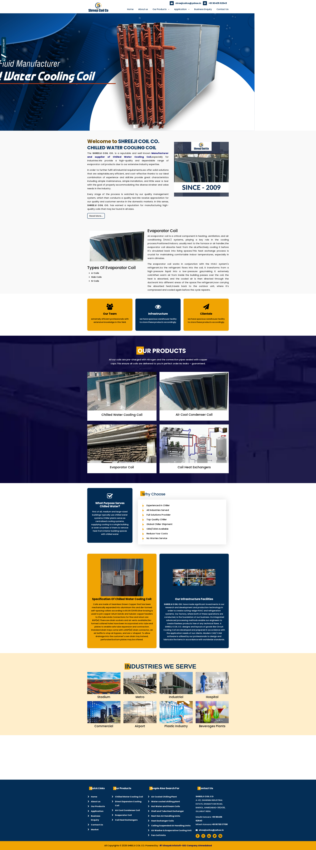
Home (130, 9)
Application (180, 9)
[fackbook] (198, 836)
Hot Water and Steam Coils (165, 806)
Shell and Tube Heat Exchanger (167, 811)
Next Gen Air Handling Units (165, 816)
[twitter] (215, 836)
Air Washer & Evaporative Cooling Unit (171, 830)
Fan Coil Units (158, 835)
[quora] (221, 836)
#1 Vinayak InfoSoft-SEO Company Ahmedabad (185, 845)
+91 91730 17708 (220, 824)
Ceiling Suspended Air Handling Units (170, 825)
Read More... (96, 216)
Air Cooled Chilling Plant (164, 797)
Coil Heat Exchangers (126, 820)
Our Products (160, 9)
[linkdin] (209, 836)
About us (143, 9)
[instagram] (204, 836)
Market (95, 829)
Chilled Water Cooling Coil (129, 797)
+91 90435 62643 (217, 3)
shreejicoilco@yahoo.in (188, 3)
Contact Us (222, 9)
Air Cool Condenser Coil (127, 810)
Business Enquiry (203, 9)
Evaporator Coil (123, 815)
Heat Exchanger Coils (162, 821)
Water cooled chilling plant (165, 801)
